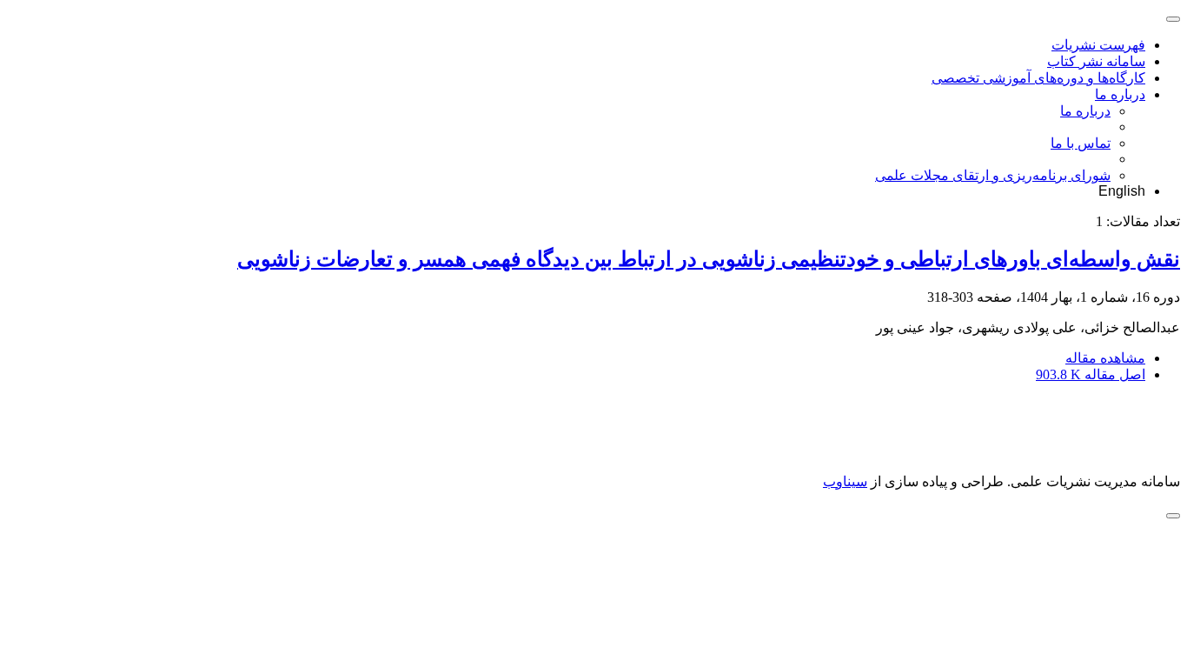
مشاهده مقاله (1105, 358)
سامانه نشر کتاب (1096, 61)
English (1121, 191)
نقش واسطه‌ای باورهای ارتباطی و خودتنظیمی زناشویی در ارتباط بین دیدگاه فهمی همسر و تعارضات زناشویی (708, 259)
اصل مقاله (1090, 374)
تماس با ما (1081, 143)
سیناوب (845, 481)
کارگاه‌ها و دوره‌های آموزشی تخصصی (1038, 77)
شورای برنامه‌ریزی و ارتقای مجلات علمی (993, 175)
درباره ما (1120, 94)
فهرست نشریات (1098, 44)
